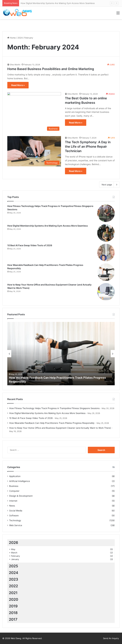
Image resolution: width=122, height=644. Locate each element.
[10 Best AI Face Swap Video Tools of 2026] (106, 252)
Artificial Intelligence (19, 481)
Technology (15, 520)
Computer (14, 491)
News (12, 505)
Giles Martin (15, 64)
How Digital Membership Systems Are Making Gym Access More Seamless (58, 3)
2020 (13, 599)
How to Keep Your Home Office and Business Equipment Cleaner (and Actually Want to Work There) (60, 428)
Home (12, 37)
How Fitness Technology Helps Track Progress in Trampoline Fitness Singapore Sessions (54, 408)
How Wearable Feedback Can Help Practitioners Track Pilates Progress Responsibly (52, 423)
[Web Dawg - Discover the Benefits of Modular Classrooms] (17, 13)
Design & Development (21, 496)
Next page (107, 184)
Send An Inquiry (111, 638)
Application (14, 476)
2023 (13, 579)
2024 (20, 37)
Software (14, 515)
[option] (61, 353)
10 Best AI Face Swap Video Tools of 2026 (29, 245)
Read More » (18, 85)
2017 (13, 619)
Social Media (15, 510)
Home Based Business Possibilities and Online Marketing (50, 69)
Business (13, 486)
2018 (13, 613)
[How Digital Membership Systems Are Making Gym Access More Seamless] (106, 233)
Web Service (15, 525)
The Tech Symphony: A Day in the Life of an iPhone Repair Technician (88, 146)
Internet (13, 501)
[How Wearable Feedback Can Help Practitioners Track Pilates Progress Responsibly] (106, 272)
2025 (13, 566)
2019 (13, 606)
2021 (13, 593)
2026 (13, 542)
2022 (13, 586)
